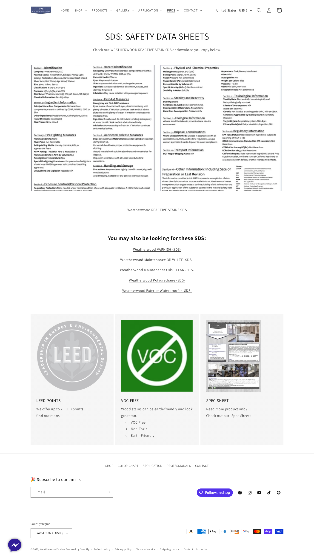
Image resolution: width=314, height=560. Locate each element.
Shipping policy (169, 549)
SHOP (109, 466)
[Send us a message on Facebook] (15, 545)
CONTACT (202, 466)
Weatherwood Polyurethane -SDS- (157, 280)
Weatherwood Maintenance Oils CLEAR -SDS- (157, 269)
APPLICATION (153, 466)
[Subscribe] (108, 492)
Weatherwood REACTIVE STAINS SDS (157, 209)
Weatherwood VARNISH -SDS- (157, 249)
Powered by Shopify (77, 549)
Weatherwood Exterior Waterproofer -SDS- (157, 290)
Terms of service (146, 549)
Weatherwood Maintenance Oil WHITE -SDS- (156, 259)
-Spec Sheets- (241, 415)
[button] (80, 10)
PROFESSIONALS (179, 466)
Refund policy (102, 549)
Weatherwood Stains (52, 549)
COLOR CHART (128, 466)
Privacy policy (123, 549)
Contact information (196, 549)
